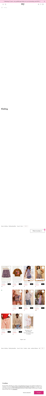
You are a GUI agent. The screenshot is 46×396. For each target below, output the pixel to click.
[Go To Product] (6, 273)
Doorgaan (39, 392)
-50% (9, 284)
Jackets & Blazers (34, 348)
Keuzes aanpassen (27, 392)
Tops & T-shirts (20, 226)
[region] (14, 226)
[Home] (2, 7)
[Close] (44, 1)
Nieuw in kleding (4, 226)
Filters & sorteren (37, 231)
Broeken (25, 348)
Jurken (29, 348)
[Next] (25, 226)
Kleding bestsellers (12, 226)
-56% (43, 284)
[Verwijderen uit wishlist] (9, 267)
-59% (9, 331)
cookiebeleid (14, 389)
